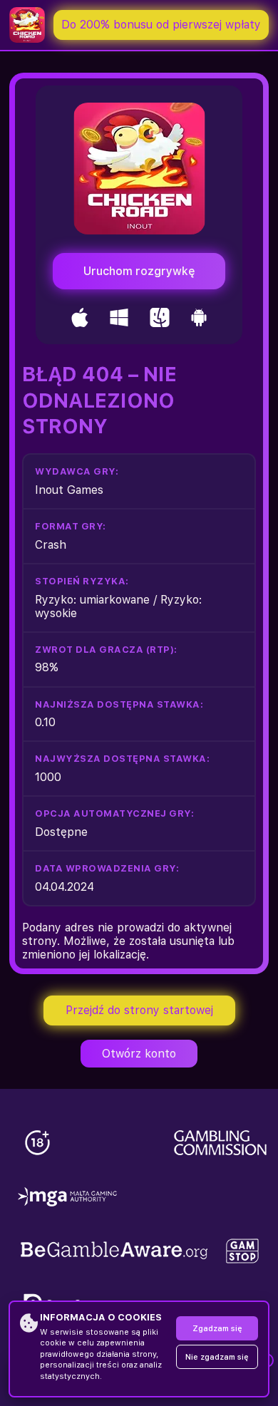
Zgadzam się (217, 1328)
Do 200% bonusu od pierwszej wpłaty (161, 24)
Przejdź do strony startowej (139, 1010)
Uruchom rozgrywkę (139, 271)
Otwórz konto (139, 1053)
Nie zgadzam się (217, 1357)
